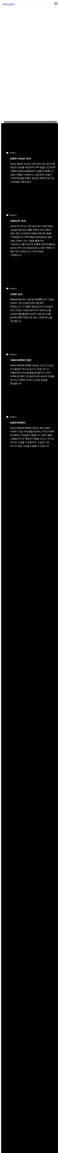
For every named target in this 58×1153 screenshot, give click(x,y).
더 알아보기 (49, 57)
